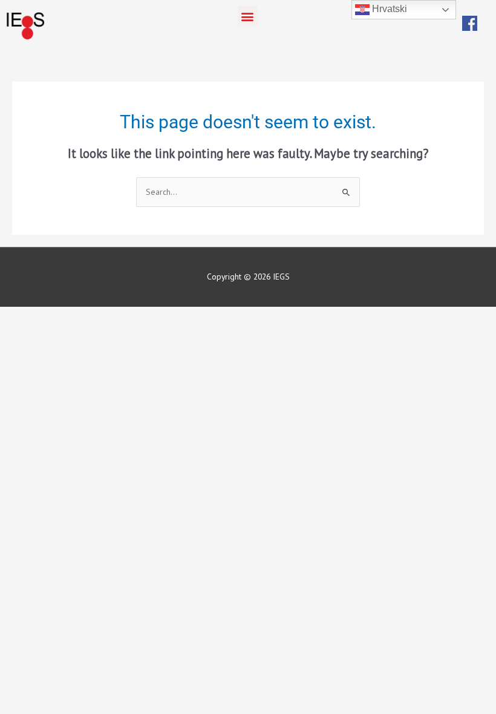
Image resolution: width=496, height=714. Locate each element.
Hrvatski (388, 9)
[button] (248, 16)
